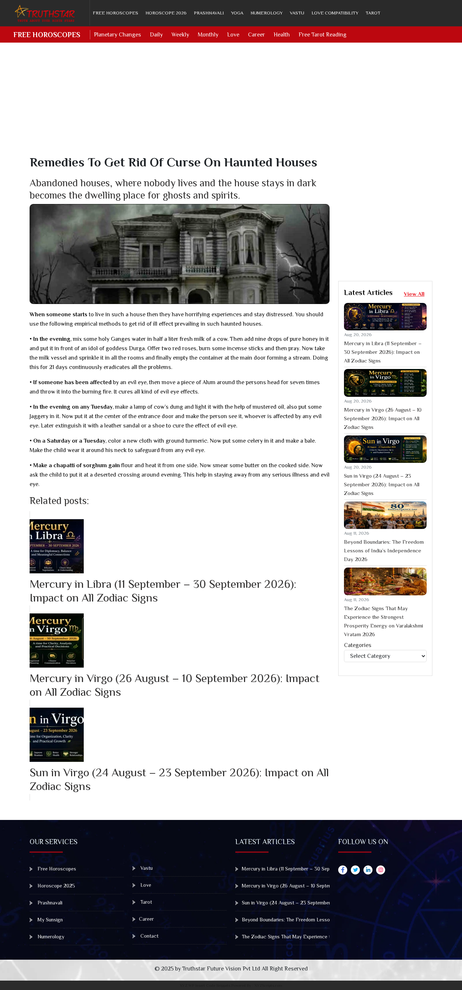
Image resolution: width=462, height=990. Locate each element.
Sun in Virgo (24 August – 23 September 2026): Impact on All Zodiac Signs (381, 484)
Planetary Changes (117, 34)
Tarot (373, 13)
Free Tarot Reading (322, 34)
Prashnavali (209, 13)
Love (233, 34)
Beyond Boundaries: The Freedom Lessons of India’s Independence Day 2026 (384, 550)
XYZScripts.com (268, 985)
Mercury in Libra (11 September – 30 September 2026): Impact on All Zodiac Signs (383, 352)
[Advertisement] (235, 104)
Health (282, 34)
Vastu (297, 13)
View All (414, 294)
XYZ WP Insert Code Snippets (205, 985)
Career (256, 34)
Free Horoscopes (115, 13)
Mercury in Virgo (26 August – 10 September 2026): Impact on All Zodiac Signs (383, 418)
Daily (156, 34)
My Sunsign (49, 919)
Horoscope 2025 (55, 886)
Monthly (208, 34)
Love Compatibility (334, 13)
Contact (148, 936)
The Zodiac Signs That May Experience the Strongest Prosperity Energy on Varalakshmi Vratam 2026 (383, 621)
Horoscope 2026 (166, 13)
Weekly (180, 34)
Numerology (266, 13)
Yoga (237, 13)
